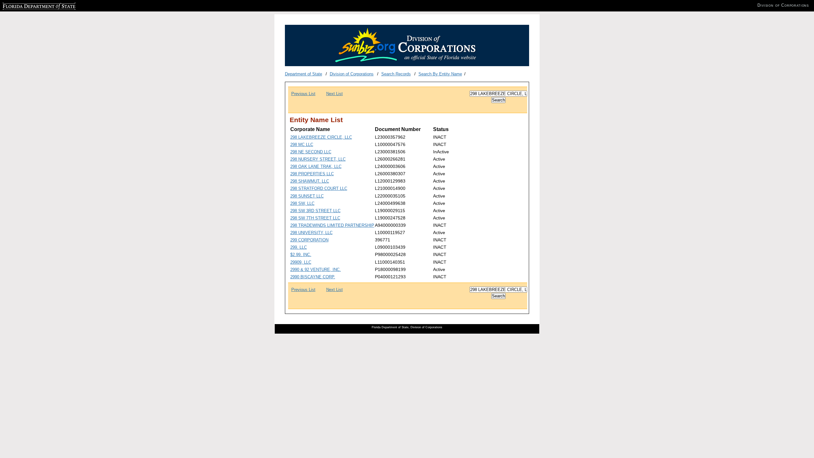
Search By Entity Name (440, 74)
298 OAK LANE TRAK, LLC (315, 166)
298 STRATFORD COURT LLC (318, 188)
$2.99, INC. (300, 254)
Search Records (396, 74)
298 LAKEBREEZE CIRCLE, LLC (321, 137)
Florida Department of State (28, 5)
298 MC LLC (301, 144)
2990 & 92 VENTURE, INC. (315, 269)
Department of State (303, 74)
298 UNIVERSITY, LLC (311, 232)
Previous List (303, 93)
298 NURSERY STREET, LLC (318, 159)
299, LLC (298, 247)
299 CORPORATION (309, 240)
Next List (334, 93)
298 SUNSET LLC (307, 196)
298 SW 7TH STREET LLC (315, 218)
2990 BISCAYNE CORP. (312, 276)
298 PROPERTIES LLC (312, 173)
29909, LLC (300, 262)
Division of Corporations (352, 74)
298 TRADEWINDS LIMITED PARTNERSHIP (332, 225)
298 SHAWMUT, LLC (309, 181)
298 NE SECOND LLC (310, 151)
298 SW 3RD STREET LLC (315, 210)
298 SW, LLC (302, 203)
